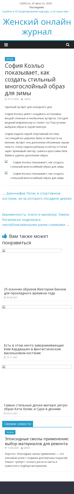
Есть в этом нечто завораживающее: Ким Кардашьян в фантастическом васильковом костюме (34, 349)
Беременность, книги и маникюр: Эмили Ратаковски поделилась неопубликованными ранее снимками (35, 219)
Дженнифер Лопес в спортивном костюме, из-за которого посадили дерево (37, 196)
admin (27, 99)
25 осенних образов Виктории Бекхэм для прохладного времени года (35, 291)
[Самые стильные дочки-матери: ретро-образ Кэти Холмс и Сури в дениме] (37, 367)
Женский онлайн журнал (37, 26)
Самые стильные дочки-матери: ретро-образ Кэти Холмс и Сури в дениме (36, 407)
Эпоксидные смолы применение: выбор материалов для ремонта (37, 441)
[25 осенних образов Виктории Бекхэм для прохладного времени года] (32, 251)
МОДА (10, 59)
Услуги (10, 432)
